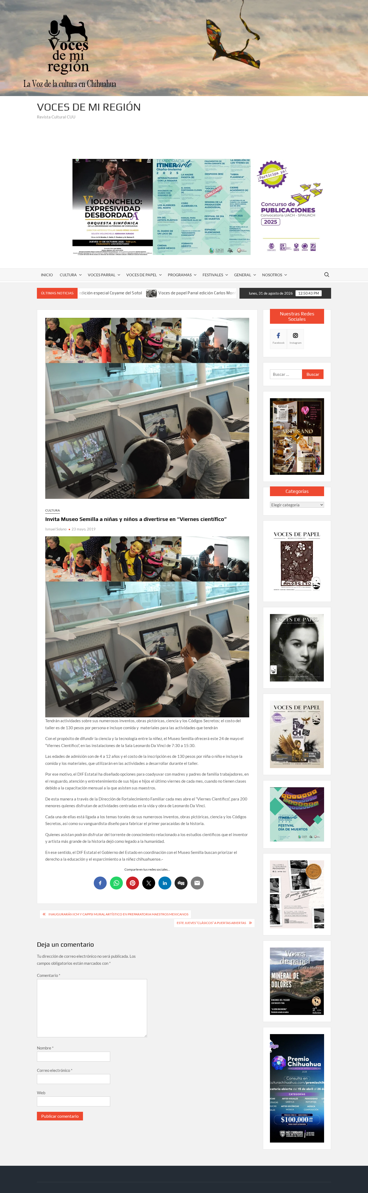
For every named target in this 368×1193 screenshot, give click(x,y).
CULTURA (68, 274)
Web (41, 1092)
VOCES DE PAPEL (141, 274)
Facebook (278, 342)
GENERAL (242, 274)
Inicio (47, 274)
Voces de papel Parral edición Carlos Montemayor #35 (149, 293)
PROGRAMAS (180, 274)
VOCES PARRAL (101, 274)
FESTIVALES (213, 274)
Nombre (45, 1047)
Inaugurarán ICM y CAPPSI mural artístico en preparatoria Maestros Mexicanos (118, 914)
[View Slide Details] (201, 207)
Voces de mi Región (89, 107)
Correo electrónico (54, 1070)
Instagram (295, 342)
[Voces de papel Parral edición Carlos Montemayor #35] (92, 292)
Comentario (48, 975)
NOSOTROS (272, 274)
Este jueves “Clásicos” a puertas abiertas (211, 923)
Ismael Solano (56, 529)
